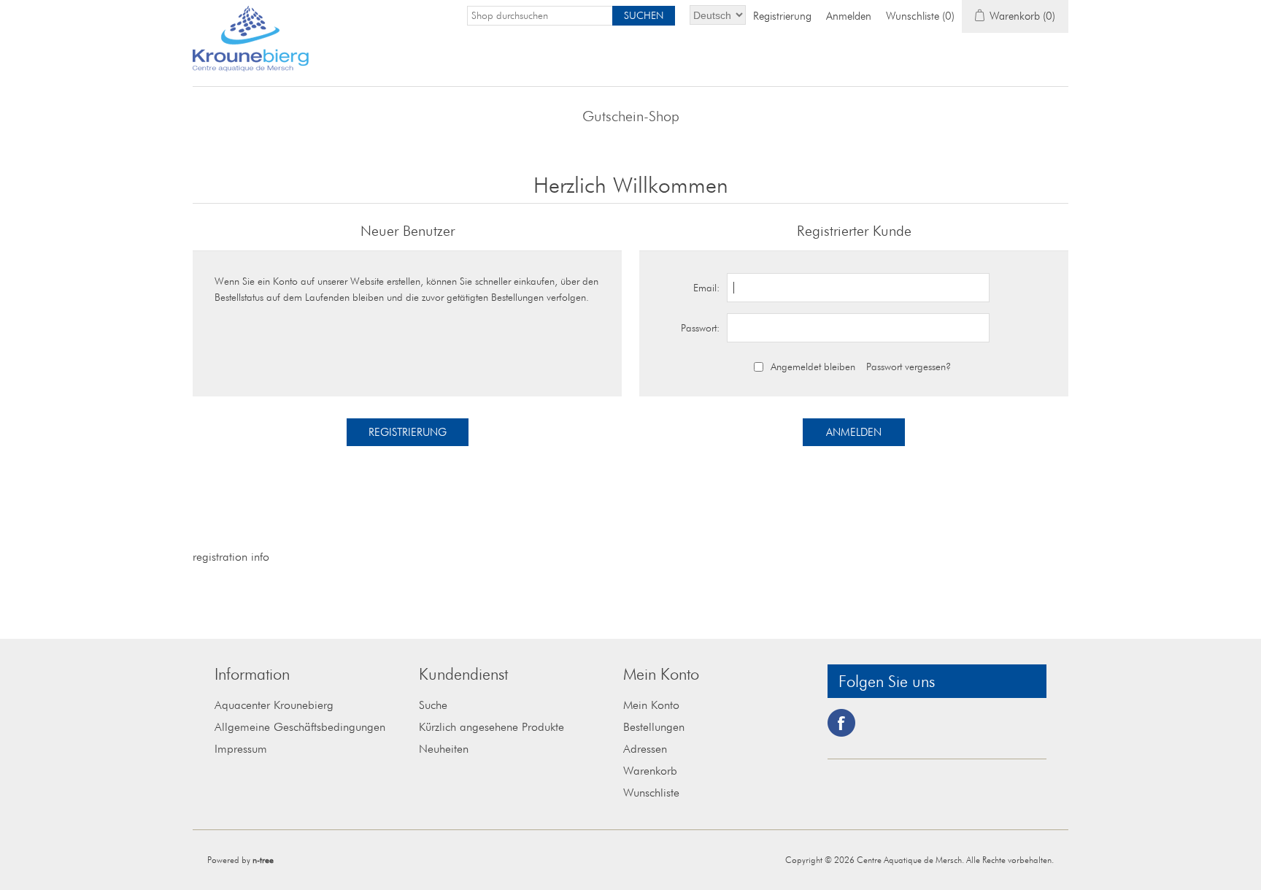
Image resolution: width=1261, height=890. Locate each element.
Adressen (645, 749)
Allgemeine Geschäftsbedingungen (300, 727)
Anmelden (848, 16)
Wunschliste (651, 792)
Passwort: (700, 328)
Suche (433, 705)
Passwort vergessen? (908, 366)
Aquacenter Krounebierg (274, 705)
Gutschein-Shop (630, 116)
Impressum (241, 749)
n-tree (263, 859)
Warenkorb (650, 771)
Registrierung (782, 16)
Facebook (841, 723)
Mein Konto (651, 705)
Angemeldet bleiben (813, 366)
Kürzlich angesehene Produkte (491, 727)
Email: (706, 288)
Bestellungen (654, 727)
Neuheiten (443, 749)
